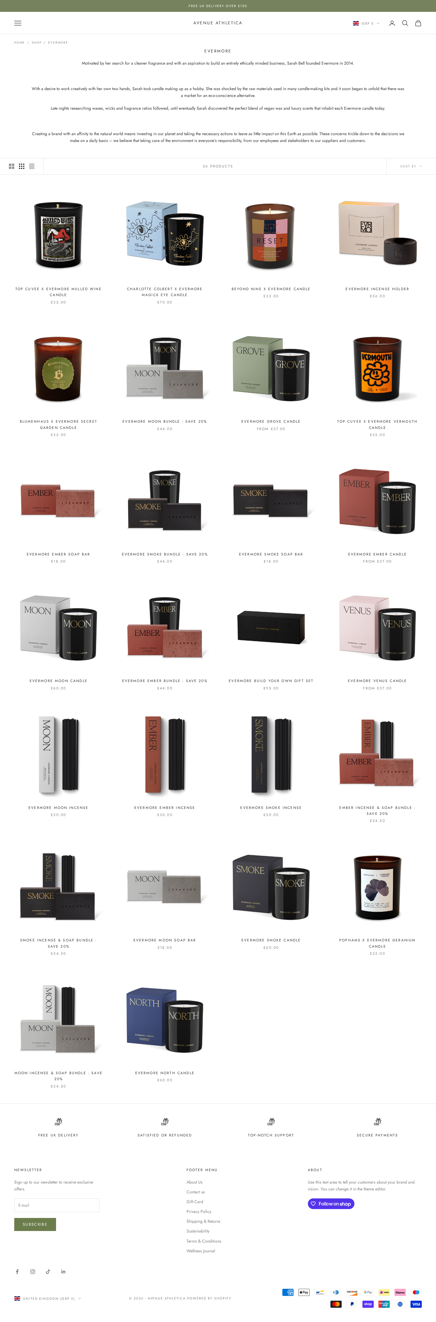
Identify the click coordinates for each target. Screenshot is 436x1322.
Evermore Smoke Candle (271, 940)
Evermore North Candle (165, 1073)
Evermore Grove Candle (271, 421)
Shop (36, 42)
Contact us (196, 1192)
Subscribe (35, 1224)
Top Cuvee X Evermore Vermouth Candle (377, 424)
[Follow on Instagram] (33, 1272)
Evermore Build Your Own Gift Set (271, 681)
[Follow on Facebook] (17, 1272)
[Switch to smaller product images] (21, 166)
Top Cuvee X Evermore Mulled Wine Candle (58, 292)
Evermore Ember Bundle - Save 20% (165, 681)
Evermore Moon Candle (58, 681)
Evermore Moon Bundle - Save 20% (164, 421)
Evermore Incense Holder (377, 289)
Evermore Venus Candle (377, 681)
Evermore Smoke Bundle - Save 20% (165, 554)
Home (19, 42)
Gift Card (195, 1202)
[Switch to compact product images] (31, 166)
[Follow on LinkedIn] (63, 1272)
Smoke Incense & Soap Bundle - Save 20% (58, 943)
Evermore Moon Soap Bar (164, 940)
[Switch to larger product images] (11, 166)
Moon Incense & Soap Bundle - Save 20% (59, 1076)
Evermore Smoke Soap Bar (271, 554)
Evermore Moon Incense (58, 807)
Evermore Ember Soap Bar (58, 554)
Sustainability (198, 1231)
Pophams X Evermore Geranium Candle (377, 943)
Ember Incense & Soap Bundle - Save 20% (377, 810)
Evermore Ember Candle (377, 554)
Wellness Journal (201, 1251)
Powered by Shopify (209, 1298)
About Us (195, 1182)
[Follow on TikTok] (48, 1272)
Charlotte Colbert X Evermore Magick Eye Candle (165, 292)
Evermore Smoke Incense (271, 807)
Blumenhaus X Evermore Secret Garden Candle (58, 424)
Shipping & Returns (203, 1221)
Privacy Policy (199, 1211)
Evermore (58, 42)
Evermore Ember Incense (164, 807)
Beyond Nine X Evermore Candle (271, 289)
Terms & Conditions (204, 1241)
